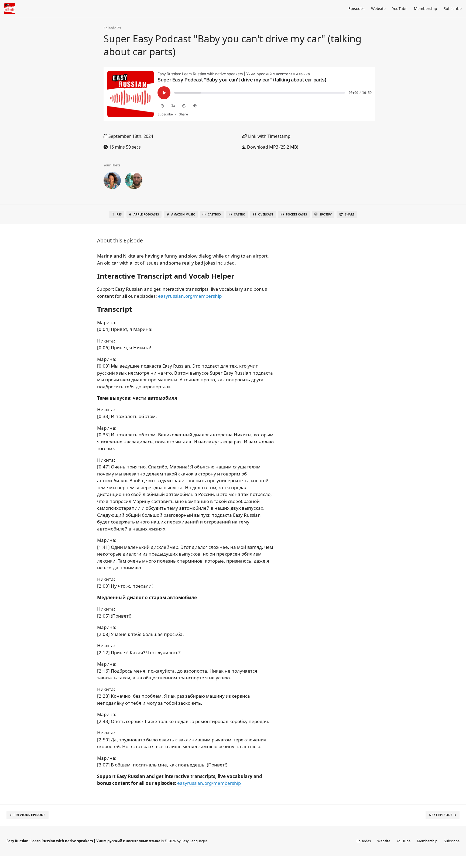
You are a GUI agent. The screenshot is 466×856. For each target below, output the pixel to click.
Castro (239, 214)
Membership (425, 8)
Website (378, 8)
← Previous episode (27, 815)
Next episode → (442, 815)
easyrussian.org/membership (190, 296)
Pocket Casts (296, 214)
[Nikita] (133, 181)
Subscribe (453, 8)
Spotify (326, 214)
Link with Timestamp (268, 136)
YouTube (399, 8)
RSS (119, 214)
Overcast (265, 214)
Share (349, 214)
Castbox (214, 214)
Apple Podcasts (146, 214)
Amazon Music (183, 214)
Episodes (356, 8)
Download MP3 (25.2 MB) (272, 147)
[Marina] (112, 181)
